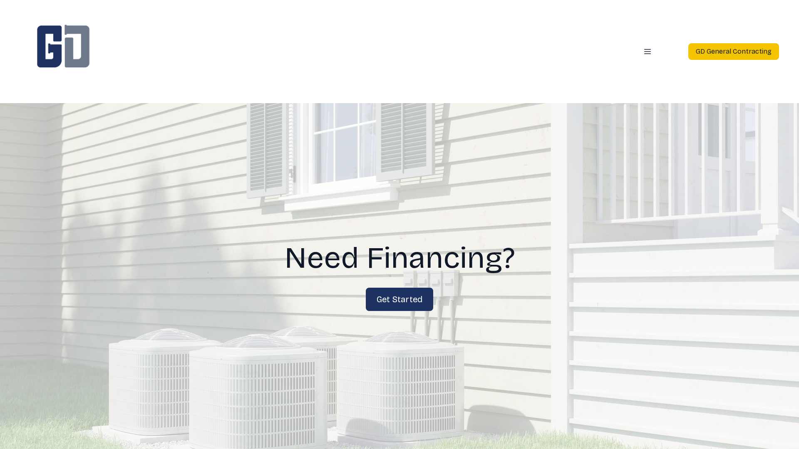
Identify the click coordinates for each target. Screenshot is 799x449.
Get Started (399, 299)
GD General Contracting (734, 51)
